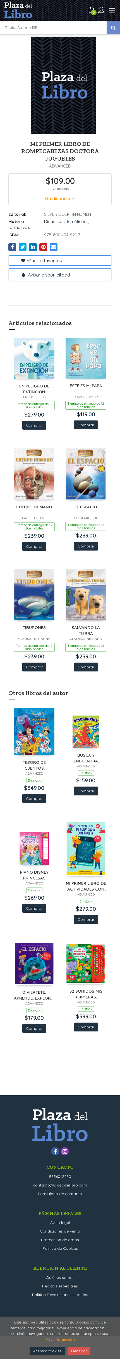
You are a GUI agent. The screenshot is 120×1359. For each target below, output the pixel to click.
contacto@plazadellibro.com (60, 1185)
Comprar (34, 425)
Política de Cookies (60, 1248)
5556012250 (60, 1176)
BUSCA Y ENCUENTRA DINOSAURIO (86, 757)
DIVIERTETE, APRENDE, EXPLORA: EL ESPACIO (34, 995)
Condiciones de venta (60, 1231)
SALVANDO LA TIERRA (86, 630)
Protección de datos (60, 1239)
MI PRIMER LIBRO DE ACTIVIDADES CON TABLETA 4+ (86, 886)
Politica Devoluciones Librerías (60, 1294)
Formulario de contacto (60, 1193)
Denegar (79, 1351)
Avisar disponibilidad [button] (48, 275)
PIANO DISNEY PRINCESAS (34, 874)
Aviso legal (60, 1222)
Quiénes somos (60, 1277)
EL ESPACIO (86, 506)
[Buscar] (113, 27)
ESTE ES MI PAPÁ (86, 385)
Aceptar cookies (47, 1351)
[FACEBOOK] (55, 1151)
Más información (60, 1339)
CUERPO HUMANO (34, 506)
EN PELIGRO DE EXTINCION (34, 388)
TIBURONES (34, 627)
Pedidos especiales (60, 1286)
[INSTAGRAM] (65, 1151)
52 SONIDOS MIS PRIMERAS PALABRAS (85, 993)
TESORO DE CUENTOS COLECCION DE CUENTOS (34, 765)
